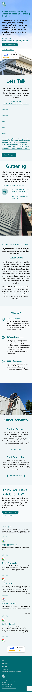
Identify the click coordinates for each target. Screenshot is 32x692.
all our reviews (15, 55)
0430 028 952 (6, 38)
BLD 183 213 (5, 682)
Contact (4, 667)
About (4, 660)
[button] (29, 4)
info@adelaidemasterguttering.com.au (15, 41)
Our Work (5, 663)
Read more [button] (27, 573)
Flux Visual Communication (9, 688)
